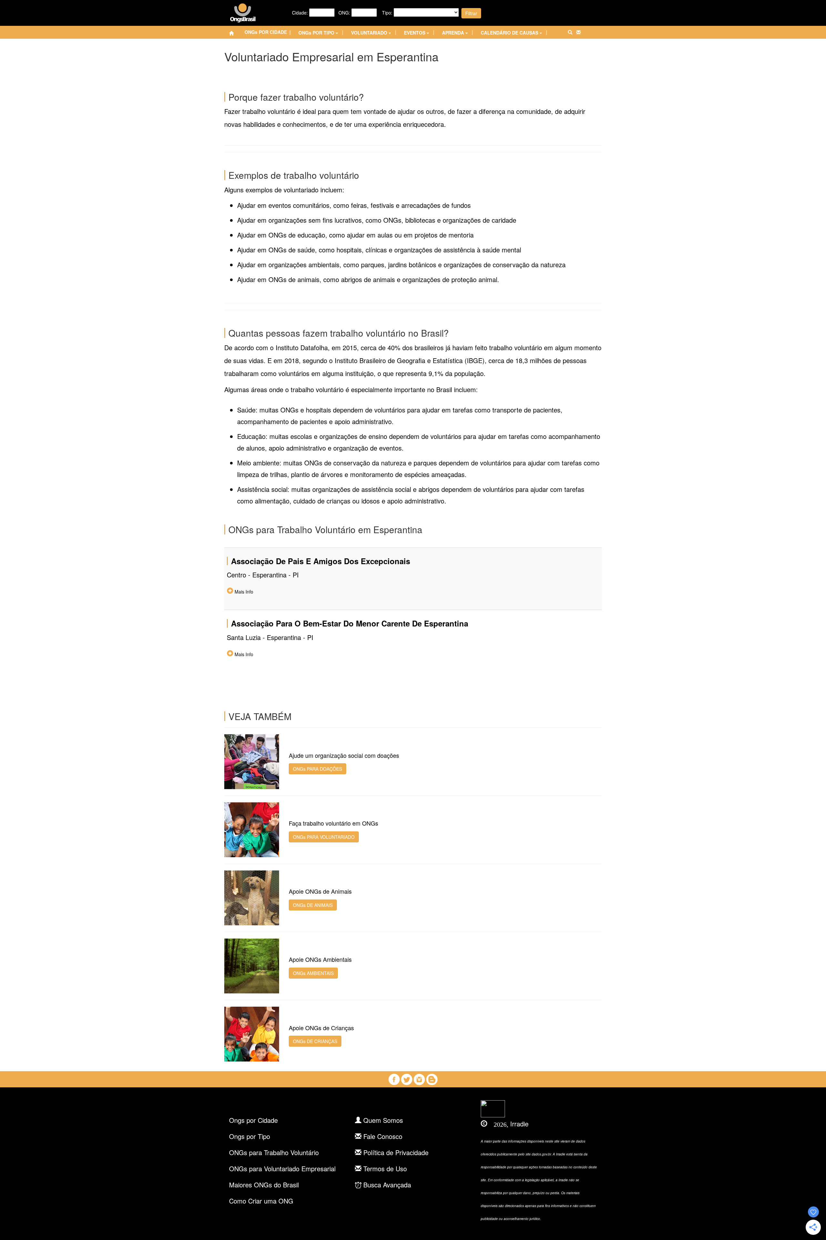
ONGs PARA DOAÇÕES (317, 769)
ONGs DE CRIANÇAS (315, 1041)
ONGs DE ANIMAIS (313, 905)
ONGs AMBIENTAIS (313, 973)
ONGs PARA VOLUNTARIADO (324, 837)
